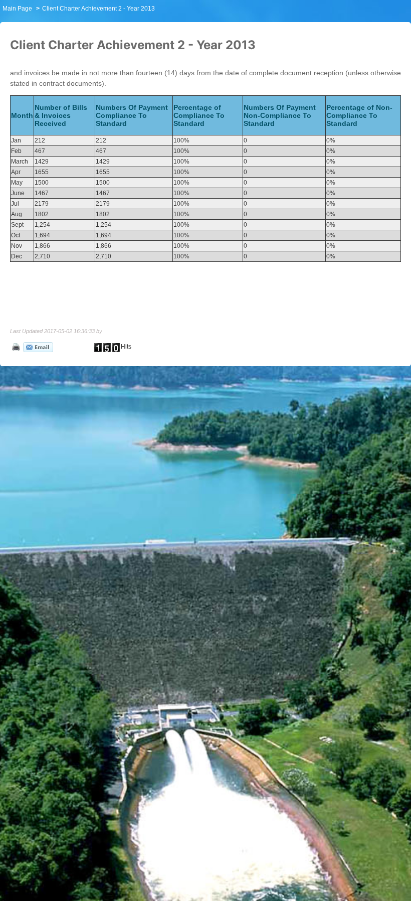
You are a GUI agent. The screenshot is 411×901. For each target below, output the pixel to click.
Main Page (17, 8)
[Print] (15, 346)
